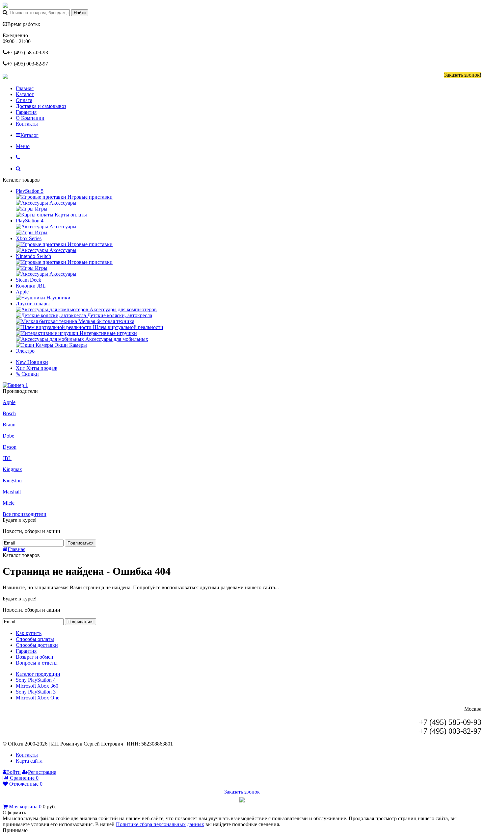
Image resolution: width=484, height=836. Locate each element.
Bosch (9, 413)
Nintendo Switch (33, 256)
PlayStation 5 (29, 191)
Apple (22, 291)
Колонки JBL (31, 286)
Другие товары (33, 303)
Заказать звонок (242, 792)
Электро (25, 351)
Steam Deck (28, 280)
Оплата (24, 100)
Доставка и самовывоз (41, 106)
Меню (23, 146)
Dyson (9, 447)
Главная (25, 88)
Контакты (27, 124)
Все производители (24, 514)
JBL (7, 458)
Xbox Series (28, 238)
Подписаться (80, 543)
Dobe (8, 436)
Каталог (25, 94)
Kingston (12, 480)
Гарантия (26, 112)
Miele (8, 503)
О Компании (30, 118)
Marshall (12, 491)
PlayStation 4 (29, 220)
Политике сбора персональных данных (160, 824)
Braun (9, 424)
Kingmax (12, 469)
